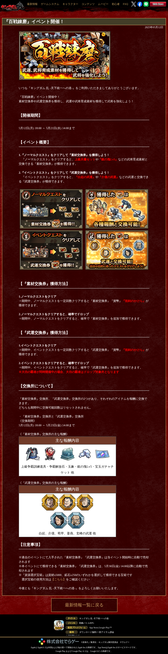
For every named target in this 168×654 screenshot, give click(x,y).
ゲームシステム (50, 4)
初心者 (116, 4)
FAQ (125, 4)
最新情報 (32, 4)
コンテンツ (88, 4)
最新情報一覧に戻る (84, 605)
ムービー (103, 4)
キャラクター (70, 4)
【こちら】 (58, 579)
